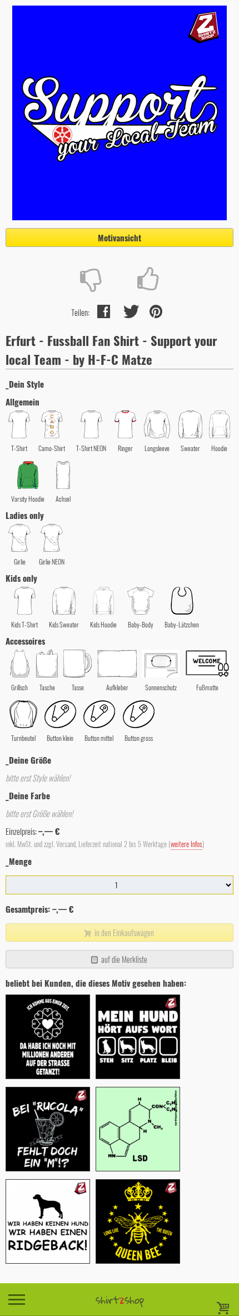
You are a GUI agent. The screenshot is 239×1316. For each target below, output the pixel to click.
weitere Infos (186, 844)
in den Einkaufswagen (123, 932)
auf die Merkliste (123, 959)
